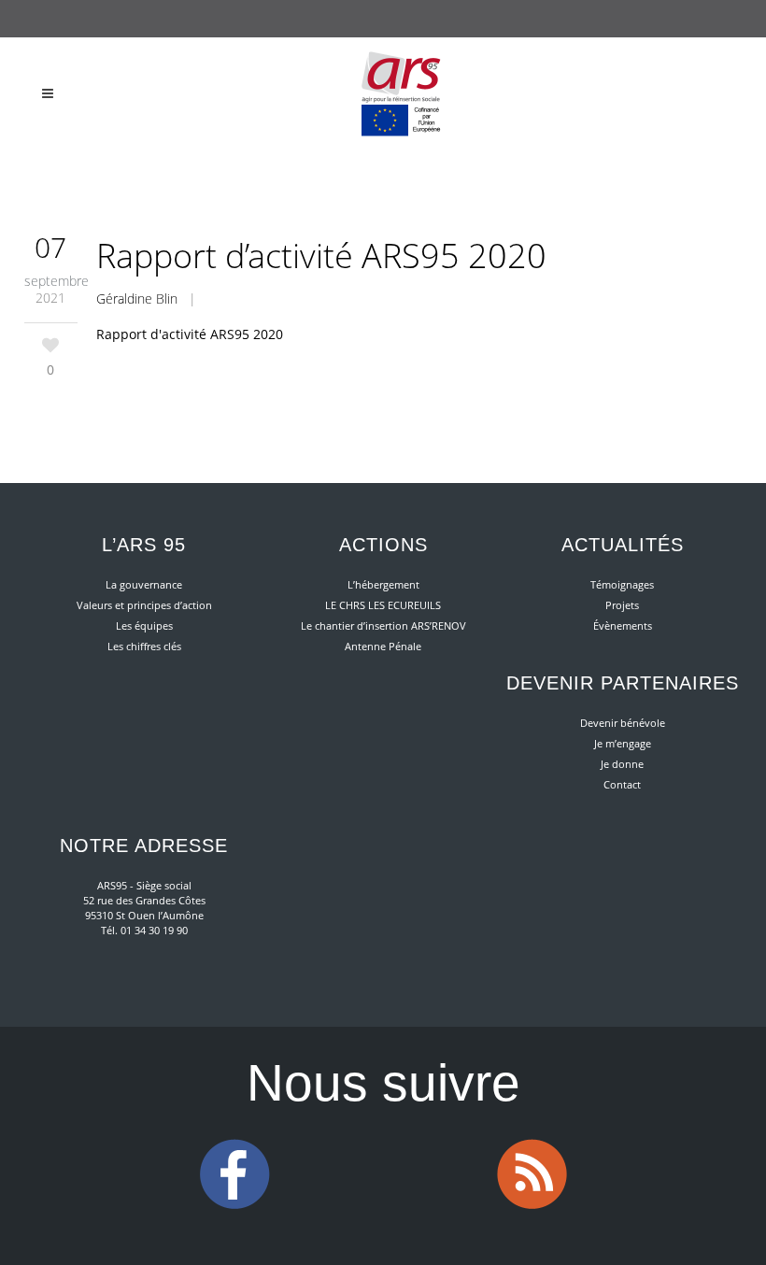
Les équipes (144, 625)
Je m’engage (622, 743)
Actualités (622, 544)
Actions (383, 544)
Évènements (622, 625)
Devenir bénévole (622, 723)
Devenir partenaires (622, 683)
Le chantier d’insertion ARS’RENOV (383, 625)
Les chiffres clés (144, 646)
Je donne (622, 764)
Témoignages (622, 584)
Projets (622, 605)
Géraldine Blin (136, 298)
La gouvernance (144, 584)
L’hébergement (383, 584)
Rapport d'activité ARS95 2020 (189, 334)
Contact (622, 784)
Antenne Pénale (383, 646)
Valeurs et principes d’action (144, 605)
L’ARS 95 (144, 544)
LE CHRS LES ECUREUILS (383, 605)
